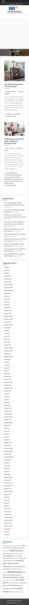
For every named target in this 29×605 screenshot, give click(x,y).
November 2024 (8, 319)
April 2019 (7, 506)
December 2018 (8, 517)
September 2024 (8, 325)
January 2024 (7, 345)
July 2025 (6, 296)
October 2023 (7, 353)
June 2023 (7, 365)
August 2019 (7, 494)
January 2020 (7, 480)
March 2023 (7, 374)
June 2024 (7, 333)
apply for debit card (6, 545)
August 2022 (7, 391)
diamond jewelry (7, 553)
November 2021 (8, 417)
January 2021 (7, 445)
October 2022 (7, 385)
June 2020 (7, 465)
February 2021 (8, 443)
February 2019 (8, 511)
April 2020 (7, 471)
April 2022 (7, 402)
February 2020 (8, 477)
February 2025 (8, 310)
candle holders (8, 179)
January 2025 (7, 313)
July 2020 (6, 463)
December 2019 (8, 483)
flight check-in (15, 556)
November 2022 (8, 382)
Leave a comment (11, 116)
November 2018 (8, 520)
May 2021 (6, 434)
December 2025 (8, 284)
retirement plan (6, 580)
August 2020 (7, 460)
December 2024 (8, 316)
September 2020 (8, 457)
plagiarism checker (18, 577)
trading (14, 588)
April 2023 (7, 371)
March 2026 (7, 276)
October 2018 (7, 523)
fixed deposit (7, 556)
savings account (12, 580)
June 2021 (7, 431)
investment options (11, 560)
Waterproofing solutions (18, 591)
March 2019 (7, 509)
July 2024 (6, 330)
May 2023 (6, 368)
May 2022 (6, 399)
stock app (15, 582)
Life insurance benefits (16, 566)
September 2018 (8, 526)
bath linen (12, 545)
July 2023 (6, 362)
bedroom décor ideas (18, 545)
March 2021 (7, 440)
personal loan (7, 577)
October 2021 (7, 419)
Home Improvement (11, 173)
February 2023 (8, 376)
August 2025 (7, 293)
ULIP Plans (11, 591)
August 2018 (7, 529)
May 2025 (6, 302)
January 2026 (7, 282)
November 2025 (8, 287)
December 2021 (8, 414)
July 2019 (6, 497)
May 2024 (6, 336)
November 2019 (8, 486)
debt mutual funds (6, 551)
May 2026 (6, 273)
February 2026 (8, 279)
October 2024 (7, 322)
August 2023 (7, 359)
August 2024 (7, 328)
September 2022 (8, 388)
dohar (12, 553)
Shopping (8, 114)
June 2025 (7, 299)
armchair (8, 175)
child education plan (8, 548)
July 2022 (6, 394)
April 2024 (7, 339)
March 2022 (7, 405)
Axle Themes (19, 602)
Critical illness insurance (18, 548)
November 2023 (8, 351)
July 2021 (6, 428)
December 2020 (8, 448)
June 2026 (7, 270)
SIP (7, 583)
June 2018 (7, 534)
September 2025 (8, 290)
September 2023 (8, 356)
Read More (14, 110)
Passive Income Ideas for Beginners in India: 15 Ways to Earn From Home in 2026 (14, 224)
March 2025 (7, 307)
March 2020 (7, 474)
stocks (6, 585)
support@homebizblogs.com (15, 4)
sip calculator (10, 582)
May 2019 (6, 503)
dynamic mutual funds (18, 553)
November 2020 (8, 451)
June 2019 (7, 500)
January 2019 (7, 514)
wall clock (11, 183)
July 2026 (6, 267)
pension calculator (16, 575)
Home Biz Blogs (14, 12)
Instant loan (16, 558)
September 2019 (8, 491)
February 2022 (8, 408)
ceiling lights (16, 179)
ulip (7, 592)
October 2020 (7, 454)
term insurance (14, 585)
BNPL (23, 546)
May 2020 (6, 468)
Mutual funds (14, 572)
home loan (10, 558)
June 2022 (7, 397)
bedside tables (15, 175)
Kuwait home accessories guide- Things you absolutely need (14, 141)
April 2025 (7, 305)
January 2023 (7, 379)
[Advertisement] (14, 33)
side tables (17, 114)
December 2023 (8, 348)
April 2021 (7, 437)
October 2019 (7, 488)
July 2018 (6, 532)
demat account (16, 550)
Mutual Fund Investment (11, 569)
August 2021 (7, 425)
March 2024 (7, 342)
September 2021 (8, 422)
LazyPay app (11, 563)
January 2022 (7, 411)
